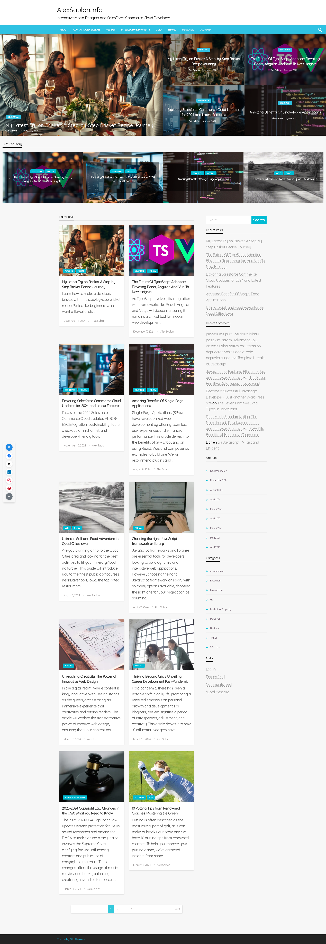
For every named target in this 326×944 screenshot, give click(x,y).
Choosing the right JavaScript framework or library (154, 541)
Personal (188, 29)
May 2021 (215, 537)
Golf (159, 29)
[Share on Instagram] (9, 480)
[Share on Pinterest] (9, 488)
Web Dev (110, 29)
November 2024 (218, 480)
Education (285, 49)
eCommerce (203, 100)
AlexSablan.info (79, 9)
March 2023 (216, 528)
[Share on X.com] (9, 464)
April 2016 (215, 547)
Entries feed (215, 676)
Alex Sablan (11, 130)
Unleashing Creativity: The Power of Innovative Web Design (89, 678)
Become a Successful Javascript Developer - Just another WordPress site (235, 397)
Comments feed (219, 684)
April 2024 (215, 499)
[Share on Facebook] (9, 455)
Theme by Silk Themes (71, 939)
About (64, 29)
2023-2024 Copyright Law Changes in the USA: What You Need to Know (90, 810)
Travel (172, 29)
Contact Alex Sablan (86, 29)
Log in (211, 669)
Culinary (205, 29)
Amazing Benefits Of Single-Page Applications (285, 112)
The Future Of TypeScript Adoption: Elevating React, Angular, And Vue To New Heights (285, 61)
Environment (216, 590)
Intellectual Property (135, 29)
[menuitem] (63, 29)
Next (176, 908)
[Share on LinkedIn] (9, 472)
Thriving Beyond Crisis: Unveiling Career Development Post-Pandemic (160, 678)
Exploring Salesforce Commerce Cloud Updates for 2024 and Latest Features (203, 112)
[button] (9, 447)
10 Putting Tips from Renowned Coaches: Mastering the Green (156, 810)
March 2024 (216, 509)
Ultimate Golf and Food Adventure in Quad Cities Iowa (283, 179)
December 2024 (218, 470)
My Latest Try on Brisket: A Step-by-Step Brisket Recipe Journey (79, 125)
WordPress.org (217, 692)
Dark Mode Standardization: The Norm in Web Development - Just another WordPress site (232, 422)
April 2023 (215, 518)
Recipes (81, 271)
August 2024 (216, 490)
